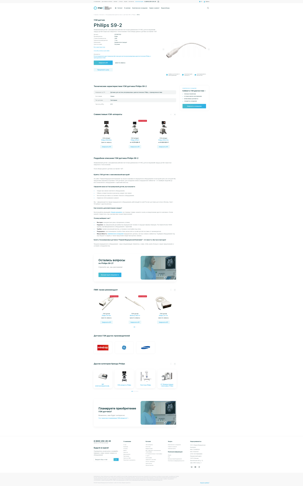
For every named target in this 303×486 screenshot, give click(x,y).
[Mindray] (102, 347)
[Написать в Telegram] (158, 1)
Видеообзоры (165, 8)
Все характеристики (99, 47)
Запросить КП (103, 63)
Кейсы (125, 450)
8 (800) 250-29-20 (150, 1)
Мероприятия (126, 454)
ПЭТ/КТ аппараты (150, 461)
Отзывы (125, 448)
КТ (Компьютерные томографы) (154, 453)
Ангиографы (149, 457)
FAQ (169, 457)
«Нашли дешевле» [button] (116, 212)
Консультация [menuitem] (139, 1)
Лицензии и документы (129, 460)
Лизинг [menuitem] (115, 1)
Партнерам (126, 456)
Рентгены (148, 446)
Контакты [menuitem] (131, 1)
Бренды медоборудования (175, 458)
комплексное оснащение (116, 234)
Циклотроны (149, 463)
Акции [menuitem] (125, 1)
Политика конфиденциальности (176, 460)
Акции (169, 455)
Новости (125, 452)
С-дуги (147, 455)
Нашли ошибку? (204, 482)
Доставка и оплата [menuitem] (107, 1)
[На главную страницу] (103, 8)
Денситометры (150, 465)
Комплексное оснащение (139, 8)
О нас (124, 444)
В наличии (127, 8)
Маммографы (149, 448)
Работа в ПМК (127, 458)
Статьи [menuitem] (121, 1)
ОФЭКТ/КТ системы (151, 459)
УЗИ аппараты (149, 444)
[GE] (124, 347)
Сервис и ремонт (154, 8)
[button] (163, 49)
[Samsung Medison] (145, 347)
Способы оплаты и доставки (101, 50)
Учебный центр (172, 448)
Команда (125, 446)
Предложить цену (103, 70)
